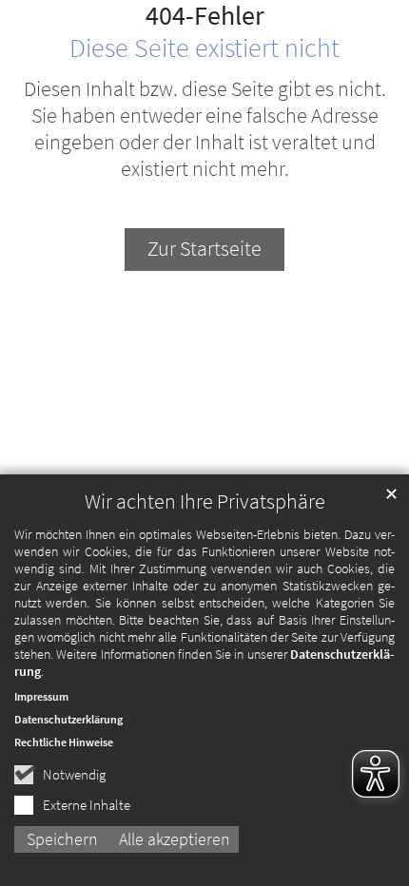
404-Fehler (205, 16)
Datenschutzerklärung (68, 719)
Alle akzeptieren (174, 839)
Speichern (62, 839)
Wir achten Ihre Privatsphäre (205, 501)
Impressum (41, 696)
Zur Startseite (204, 248)
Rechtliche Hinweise (63, 742)
